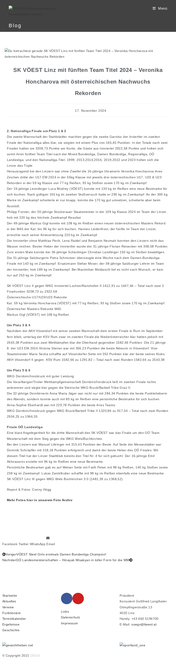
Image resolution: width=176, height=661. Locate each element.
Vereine (8, 607)
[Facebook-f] (66, 598)
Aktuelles (9, 601)
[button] (9, 541)
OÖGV (35, 655)
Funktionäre (11, 613)
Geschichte (10, 630)
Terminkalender (14, 618)
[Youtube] (78, 598)
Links (65, 611)
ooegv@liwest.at (144, 624)
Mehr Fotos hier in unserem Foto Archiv (39, 500)
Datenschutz (70, 617)
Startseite (9, 595)
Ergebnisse (10, 624)
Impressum (69, 623)
